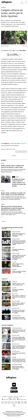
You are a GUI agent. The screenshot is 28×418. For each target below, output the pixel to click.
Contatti (20, 396)
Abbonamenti (5, 396)
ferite (11, 149)
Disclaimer (11, 396)
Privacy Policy (6, 399)
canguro (7, 149)
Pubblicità (10, 397)
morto (14, 149)
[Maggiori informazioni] (20, 55)
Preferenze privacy (22, 399)
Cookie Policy (13, 399)
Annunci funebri (16, 397)
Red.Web (23, 50)
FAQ (24, 396)
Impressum (16, 396)
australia (3, 149)
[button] (2, 402)
